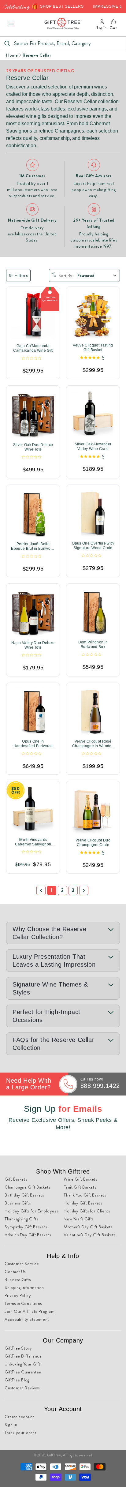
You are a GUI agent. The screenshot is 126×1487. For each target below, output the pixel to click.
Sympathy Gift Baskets (26, 1227)
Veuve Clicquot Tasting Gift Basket (93, 347)
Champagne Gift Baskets (27, 1187)
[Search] (7, 43)
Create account (19, 1417)
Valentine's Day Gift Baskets (89, 1235)
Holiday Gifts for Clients (87, 1211)
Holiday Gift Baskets (83, 1203)
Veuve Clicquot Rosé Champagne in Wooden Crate (93, 743)
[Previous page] (41, 890)
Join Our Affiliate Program (30, 1311)
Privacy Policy (18, 1295)
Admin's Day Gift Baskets (28, 1235)
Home (12, 55)
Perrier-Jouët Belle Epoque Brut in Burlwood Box (33, 546)
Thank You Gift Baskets (85, 1195)
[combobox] (63, 43)
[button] (11, 24)
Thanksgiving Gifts (21, 1219)
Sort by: (66, 275)
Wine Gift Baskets (80, 1179)
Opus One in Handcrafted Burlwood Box (33, 743)
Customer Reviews (22, 1388)
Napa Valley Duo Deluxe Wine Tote (32, 645)
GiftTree (54, 1455)
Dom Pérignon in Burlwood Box (93, 644)
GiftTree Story (18, 1348)
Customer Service (22, 1263)
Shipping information (24, 1287)
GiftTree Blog (17, 1380)
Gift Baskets (16, 1179)
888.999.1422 (100, 1085)
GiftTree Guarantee (23, 1372)
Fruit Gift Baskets (80, 1187)
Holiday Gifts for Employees (31, 1211)
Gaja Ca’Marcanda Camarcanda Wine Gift (33, 348)
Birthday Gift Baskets (24, 1195)
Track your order (21, 1432)
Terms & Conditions (23, 1303)
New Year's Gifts (79, 1219)
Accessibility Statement (27, 1319)
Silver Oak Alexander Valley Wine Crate (93, 446)
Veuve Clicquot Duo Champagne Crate (93, 842)
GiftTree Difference (23, 1356)
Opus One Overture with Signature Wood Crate (93, 545)
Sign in (11, 1424)
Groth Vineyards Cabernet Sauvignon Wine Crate (33, 842)
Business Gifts (18, 1203)
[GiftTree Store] (63, 24)
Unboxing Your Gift (22, 1364)
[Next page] (83, 890)
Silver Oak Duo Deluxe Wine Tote (33, 447)
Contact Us (15, 1271)
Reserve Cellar (37, 55)
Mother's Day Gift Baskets (88, 1227)
